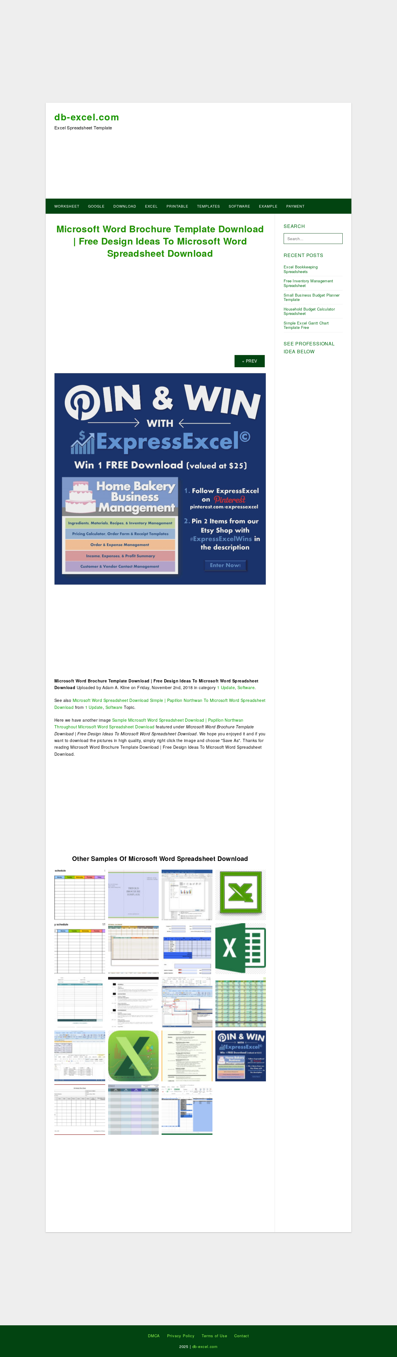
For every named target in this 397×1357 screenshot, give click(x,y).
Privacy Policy (181, 1335)
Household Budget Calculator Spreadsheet (309, 311)
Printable (177, 206)
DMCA (154, 1335)
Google (96, 206)
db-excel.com (86, 116)
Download (124, 206)
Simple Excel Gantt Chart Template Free (306, 325)
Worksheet (66, 206)
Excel (151, 206)
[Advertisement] (198, 53)
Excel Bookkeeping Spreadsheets (301, 269)
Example (268, 206)
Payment (295, 206)
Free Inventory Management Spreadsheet (308, 283)
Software (239, 206)
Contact (241, 1335)
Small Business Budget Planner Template (312, 297)
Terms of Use (214, 1335)
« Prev (249, 361)
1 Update (226, 687)
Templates (208, 206)
